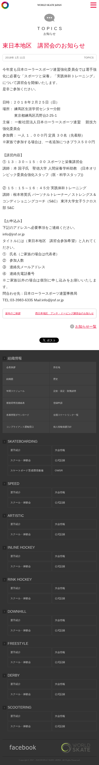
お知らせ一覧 (85, 326)
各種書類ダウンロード (17, 415)
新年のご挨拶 (13, 313)
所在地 (56, 367)
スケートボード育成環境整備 (26, 470)
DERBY (14, 675)
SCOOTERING (19, 707)
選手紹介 (15, 450)
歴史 (55, 379)
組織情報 (15, 358)
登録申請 (57, 403)
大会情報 (60, 450)
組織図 (9, 379)
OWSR (59, 470)
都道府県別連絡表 (15, 403)
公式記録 (60, 460)
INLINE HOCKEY (21, 547)
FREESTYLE (18, 643)
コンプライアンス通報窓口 (20, 427)
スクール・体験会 (20, 460)
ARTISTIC (16, 516)
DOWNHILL (17, 611)
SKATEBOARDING (23, 441)
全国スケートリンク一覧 (65, 415)
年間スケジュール (15, 391)
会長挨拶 (10, 367)
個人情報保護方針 (62, 427)
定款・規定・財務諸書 (64, 391)
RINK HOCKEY (20, 579)
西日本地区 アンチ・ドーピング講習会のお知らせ (64, 313)
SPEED (13, 484)
